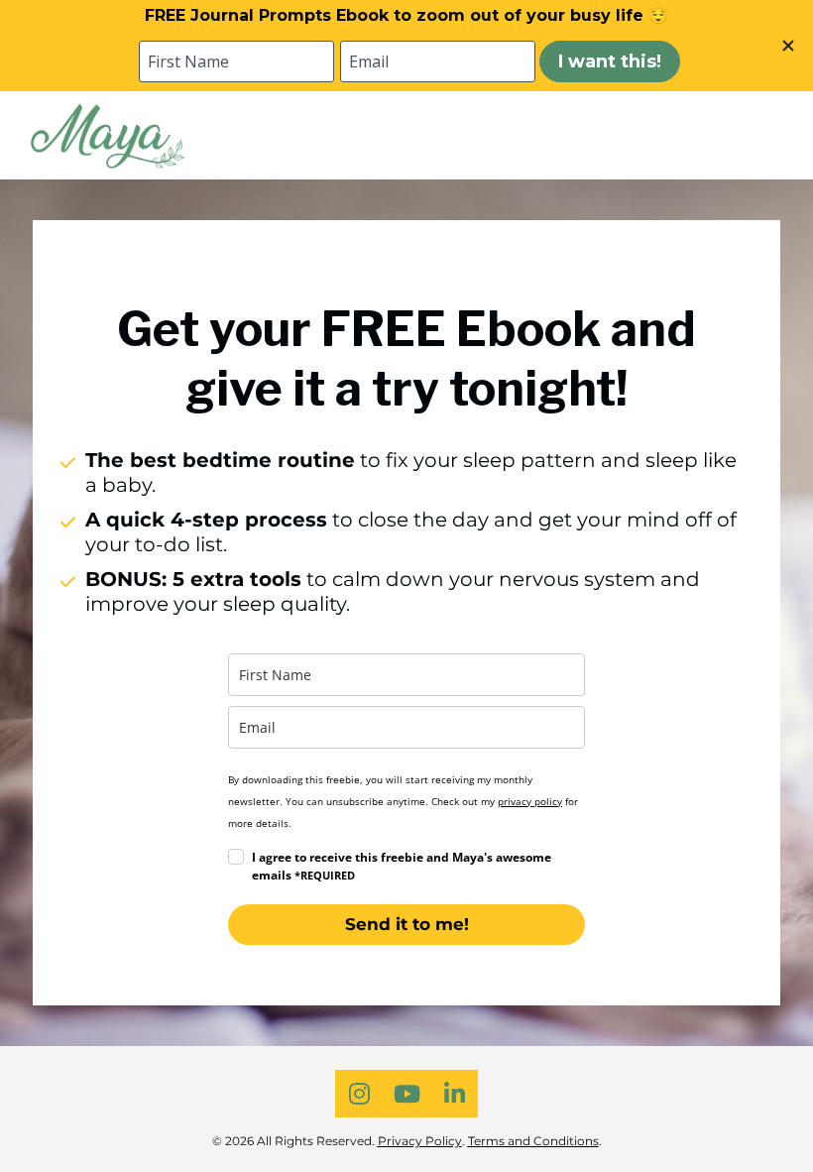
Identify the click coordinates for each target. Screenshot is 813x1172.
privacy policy (530, 801)
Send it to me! (407, 924)
